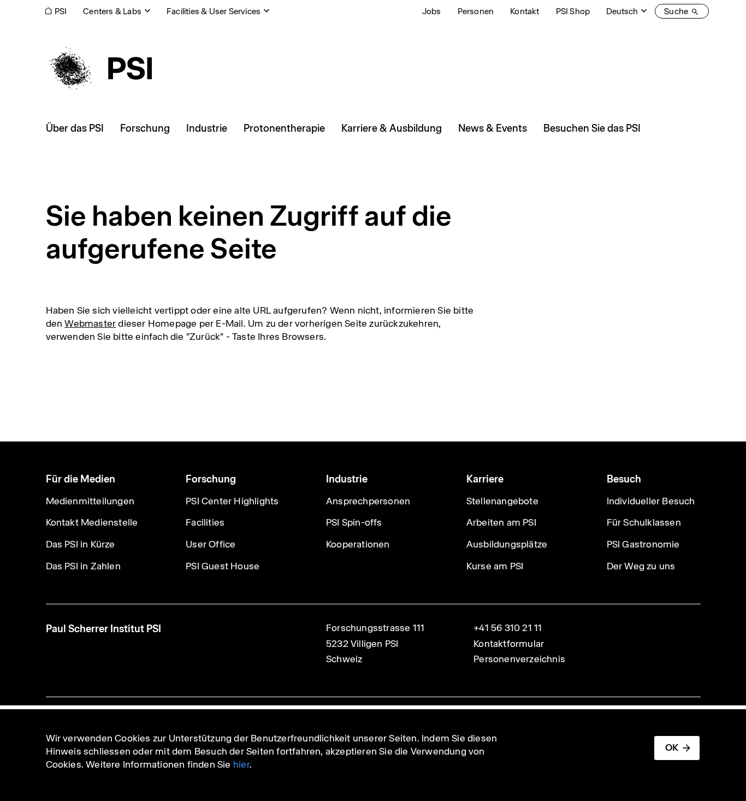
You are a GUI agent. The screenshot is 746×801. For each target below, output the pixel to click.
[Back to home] (99, 68)
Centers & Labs (112, 11)
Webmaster (90, 323)
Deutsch (622, 11)
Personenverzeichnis (519, 658)
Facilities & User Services (213, 11)
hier (241, 764)
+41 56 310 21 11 (507, 627)
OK (671, 747)
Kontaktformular (508, 643)
